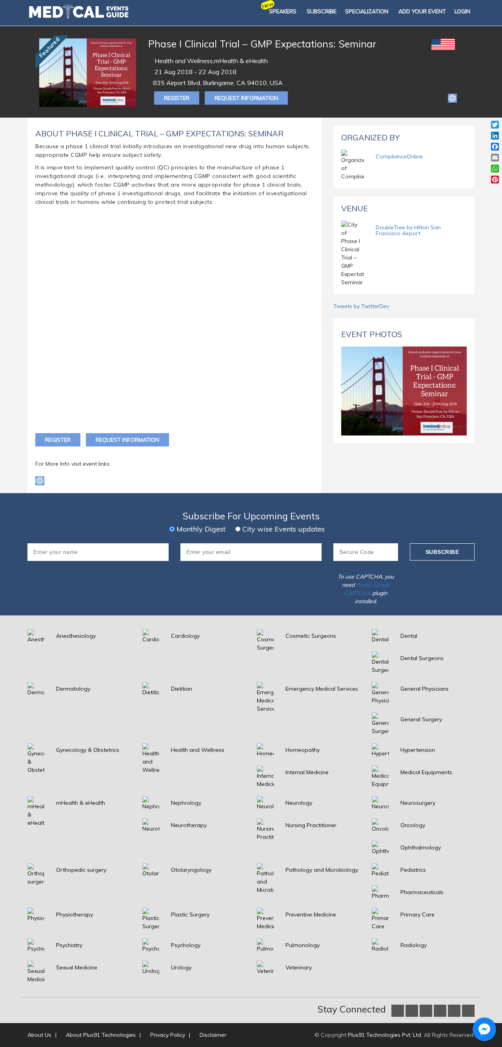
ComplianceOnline (399, 156)
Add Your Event (422, 11)
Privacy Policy (167, 1034)
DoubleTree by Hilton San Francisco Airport (408, 230)
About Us (39, 1034)
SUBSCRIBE (321, 11)
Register (176, 98)
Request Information (246, 98)
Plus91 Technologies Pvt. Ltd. (385, 1034)
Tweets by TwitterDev (361, 306)
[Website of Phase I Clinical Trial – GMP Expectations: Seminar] (452, 98)
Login (462, 11)
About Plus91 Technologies (101, 1034)
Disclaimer (213, 1034)
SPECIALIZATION (366, 11)
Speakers (282, 11)
